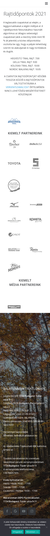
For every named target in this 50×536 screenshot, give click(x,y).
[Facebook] (7, 511)
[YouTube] (24, 511)
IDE (34, 446)
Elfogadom (17, 532)
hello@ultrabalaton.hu (25, 435)
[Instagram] (32, 511)
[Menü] (46, 3)
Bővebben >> (32, 532)
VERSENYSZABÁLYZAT (17, 87)
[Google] (15, 511)
